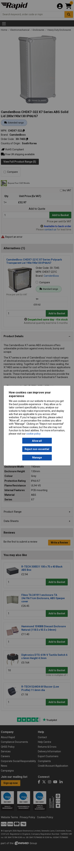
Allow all (37, 440)
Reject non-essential (37, 449)
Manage (37, 457)
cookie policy (33, 433)
